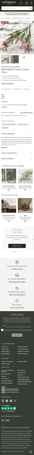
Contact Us (4, 347)
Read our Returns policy (17, 307)
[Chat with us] (31, 452)
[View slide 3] (18, 252)
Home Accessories (23, 124)
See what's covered (17, 269)
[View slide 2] (16, 252)
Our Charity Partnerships (25, 381)
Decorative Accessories (18, 18)
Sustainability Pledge (23, 379)
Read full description (7, 83)
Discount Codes (22, 384)
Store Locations (5, 374)
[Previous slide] (2, 176)
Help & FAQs (5, 349)
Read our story (17, 246)
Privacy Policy (21, 370)
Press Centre (5, 378)
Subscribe (17, 335)
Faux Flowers (28, 18)
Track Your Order (22, 361)
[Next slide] (31, 176)
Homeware (8, 18)
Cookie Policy (21, 372)
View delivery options (26, 112)
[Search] (30, 8)
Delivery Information (7, 361)
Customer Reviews (6, 381)
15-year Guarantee (23, 349)
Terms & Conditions (6, 383)
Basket (26, 4)
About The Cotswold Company (7, 371)
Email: (4, 325)
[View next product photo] (32, 37)
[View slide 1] (14, 252)
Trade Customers (22, 353)
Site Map (20, 375)
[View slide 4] (20, 252)
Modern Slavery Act (23, 377)
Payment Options (23, 347)
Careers (3, 376)
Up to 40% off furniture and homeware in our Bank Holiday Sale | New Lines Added (17, 13)
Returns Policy (5, 364)
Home (2, 18)
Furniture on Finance (23, 351)
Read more (4, 147)
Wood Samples (5, 353)
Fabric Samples (5, 351)
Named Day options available (17, 282)
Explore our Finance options (17, 294)
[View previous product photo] (1, 37)
